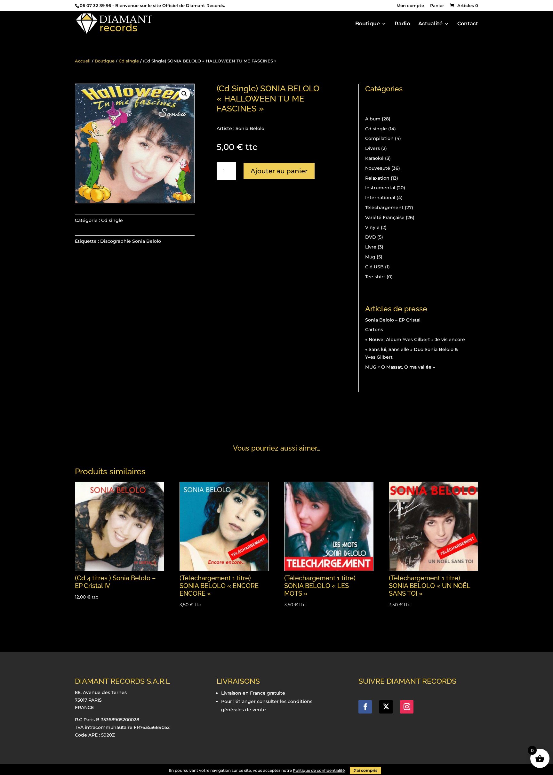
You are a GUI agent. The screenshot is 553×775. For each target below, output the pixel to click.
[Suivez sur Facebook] (365, 707)
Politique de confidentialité (319, 770)
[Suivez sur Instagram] (406, 707)
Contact (467, 24)
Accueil (83, 61)
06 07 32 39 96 (95, 5)
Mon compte (410, 6)
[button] (184, 94)
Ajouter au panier (279, 171)
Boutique (367, 24)
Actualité (430, 24)
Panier (437, 6)
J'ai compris (365, 770)
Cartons (374, 329)
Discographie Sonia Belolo (130, 241)
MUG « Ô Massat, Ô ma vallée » (400, 367)
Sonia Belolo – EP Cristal (393, 320)
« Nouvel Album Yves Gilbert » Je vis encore (415, 339)
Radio (402, 24)
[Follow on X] (386, 707)
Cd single (129, 61)
